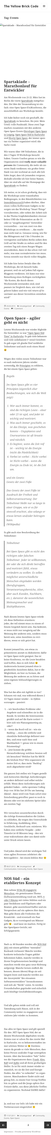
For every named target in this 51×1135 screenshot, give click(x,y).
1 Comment (18, 308)
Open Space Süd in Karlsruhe (30, 134)
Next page (47, 1125)
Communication (10, 869)
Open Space (38, 869)
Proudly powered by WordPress (27, 1131)
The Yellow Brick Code (21, 6)
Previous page (3, 1125)
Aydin (16, 1062)
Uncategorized (25, 306)
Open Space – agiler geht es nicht (22, 320)
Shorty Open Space (18, 138)
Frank (36, 1059)
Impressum (8, 1131)
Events (6, 308)
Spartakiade (27, 100)
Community (39, 306)
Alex (42, 1059)
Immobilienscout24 (14, 202)
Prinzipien (25, 365)
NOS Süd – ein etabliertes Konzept (22, 880)
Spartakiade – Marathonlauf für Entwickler (20, 86)
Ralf (6, 1062)
